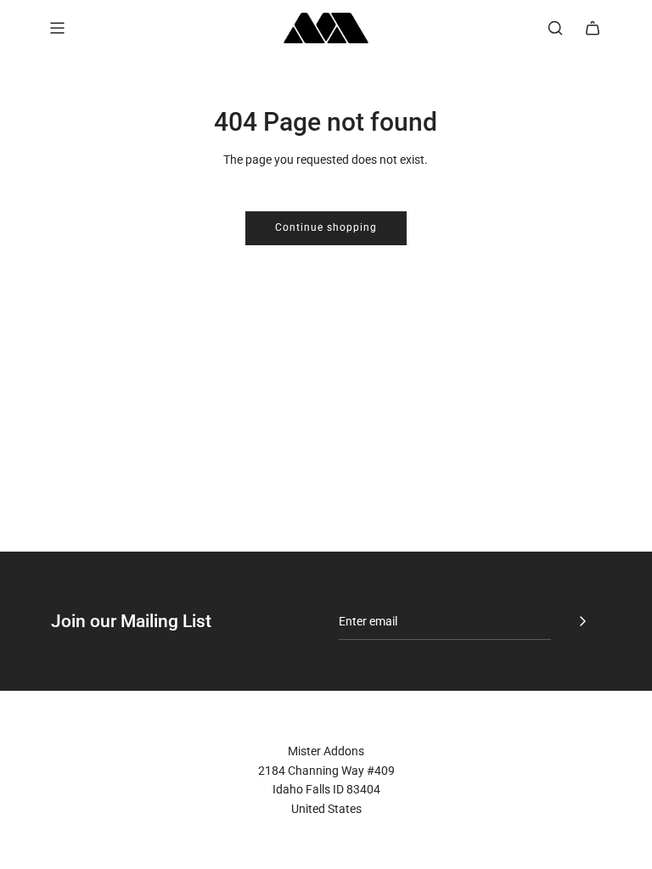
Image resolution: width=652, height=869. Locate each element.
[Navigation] (57, 28)
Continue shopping (326, 227)
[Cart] (592, 28)
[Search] (555, 28)
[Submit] (582, 621)
